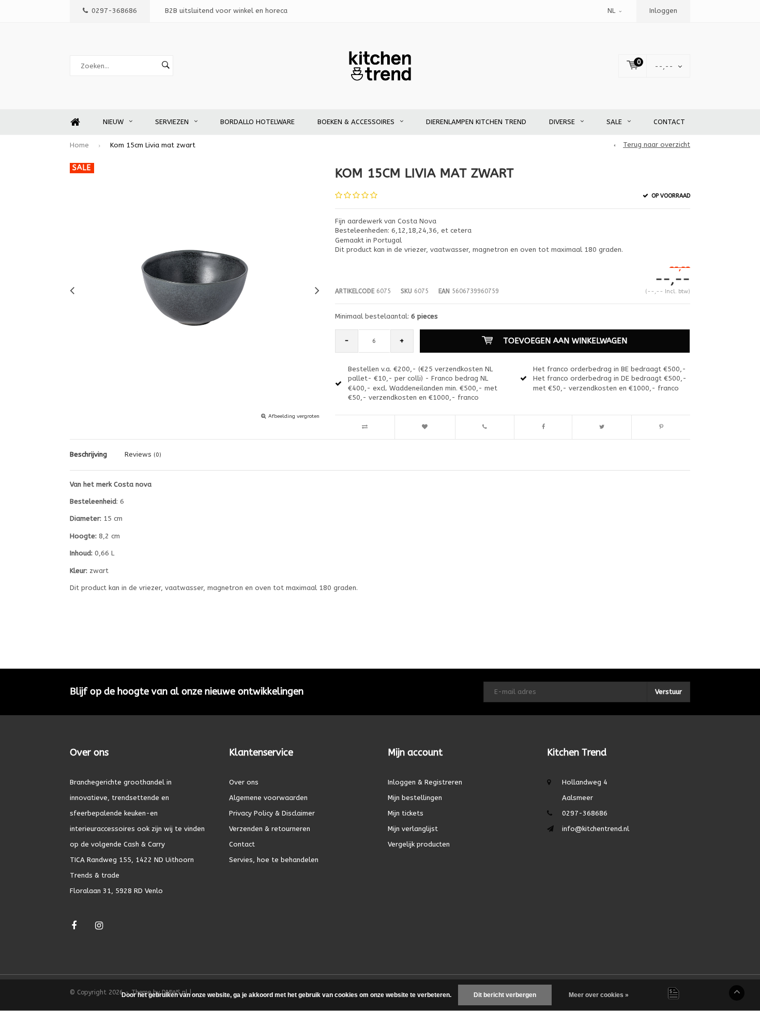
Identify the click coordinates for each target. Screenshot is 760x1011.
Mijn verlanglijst (413, 829)
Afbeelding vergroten (294, 416)
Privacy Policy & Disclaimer (272, 813)
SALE (614, 122)
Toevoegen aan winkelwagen (565, 340)
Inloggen (663, 10)
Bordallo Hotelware (257, 122)
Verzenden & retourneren (269, 829)
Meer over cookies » (599, 995)
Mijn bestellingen (415, 798)
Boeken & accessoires (355, 122)
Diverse (562, 122)
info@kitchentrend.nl (595, 829)
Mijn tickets (405, 813)
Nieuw (113, 122)
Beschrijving (88, 454)
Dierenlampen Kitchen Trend (476, 122)
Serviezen (172, 122)
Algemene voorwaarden (268, 798)
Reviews (143, 454)
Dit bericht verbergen (505, 995)
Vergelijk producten (419, 844)
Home (74, 122)
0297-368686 (114, 10)
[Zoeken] (165, 65)
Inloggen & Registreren (425, 782)
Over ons (244, 782)
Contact (669, 122)
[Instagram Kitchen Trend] (99, 926)
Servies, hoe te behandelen (273, 860)
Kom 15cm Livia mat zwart (152, 145)
